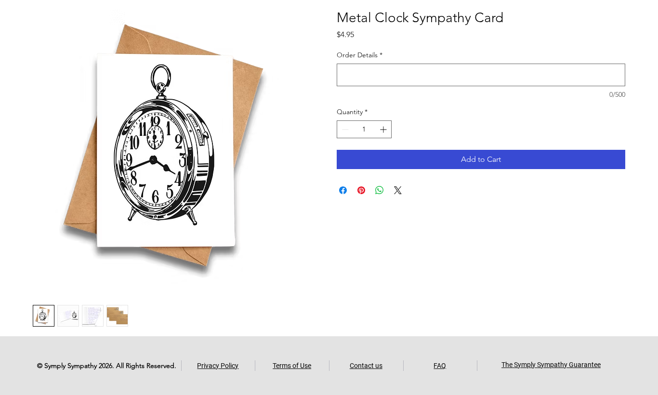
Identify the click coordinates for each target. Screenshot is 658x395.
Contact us (366, 365)
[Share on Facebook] (343, 190)
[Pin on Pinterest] (361, 190)
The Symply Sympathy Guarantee (551, 365)
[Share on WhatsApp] (379, 190)
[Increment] (384, 129)
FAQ (440, 365)
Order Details (359, 55)
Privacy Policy (217, 365)
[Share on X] (398, 190)
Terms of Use (292, 365)
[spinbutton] (364, 129)
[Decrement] (344, 129)
